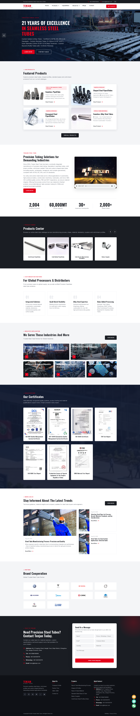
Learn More (29, 190)
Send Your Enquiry (94, 660)
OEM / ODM (55, 690)
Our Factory (38, 50)
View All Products (70, 135)
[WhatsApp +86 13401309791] (134, 701)
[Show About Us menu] (79, 5)
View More (110, 337)
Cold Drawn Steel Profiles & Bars (80, 699)
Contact (91, 5)
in (32, 694)
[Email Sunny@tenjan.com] (134, 697)
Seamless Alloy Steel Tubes (103, 114)
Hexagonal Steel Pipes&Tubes (51, 115)
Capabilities (65, 5)
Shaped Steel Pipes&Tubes (102, 90)
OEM (26, 50)
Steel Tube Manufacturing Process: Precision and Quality (45, 541)
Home (47, 5)
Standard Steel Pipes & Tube (79, 693)
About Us (75, 5)
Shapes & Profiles (76, 688)
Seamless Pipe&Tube (52, 92)
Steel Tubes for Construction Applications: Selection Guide (99, 539)
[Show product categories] (58, 5)
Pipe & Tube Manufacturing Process (81, 685)
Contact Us (55, 693)
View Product (50, 102)
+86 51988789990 (94, 1)
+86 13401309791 (35, 657)
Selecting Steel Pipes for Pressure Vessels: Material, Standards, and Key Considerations (101, 516)
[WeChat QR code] (134, 706)
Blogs (84, 5)
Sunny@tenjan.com (107, 1)
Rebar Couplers (75, 696)
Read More (29, 551)
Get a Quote (111, 6)
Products (55, 5)
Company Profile (56, 685)
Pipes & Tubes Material (77, 690)
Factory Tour (55, 688)
